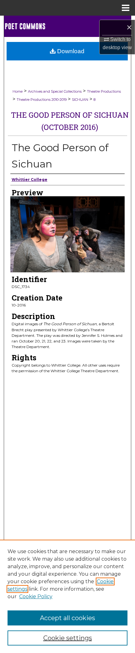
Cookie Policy (35, 596)
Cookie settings (67, 638)
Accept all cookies (67, 618)
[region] (67, 596)
